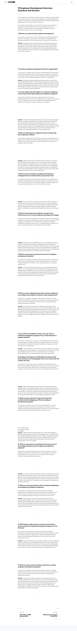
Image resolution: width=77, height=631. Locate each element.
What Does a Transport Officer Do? (50, 615)
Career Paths (22, 612)
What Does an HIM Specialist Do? (25, 615)
